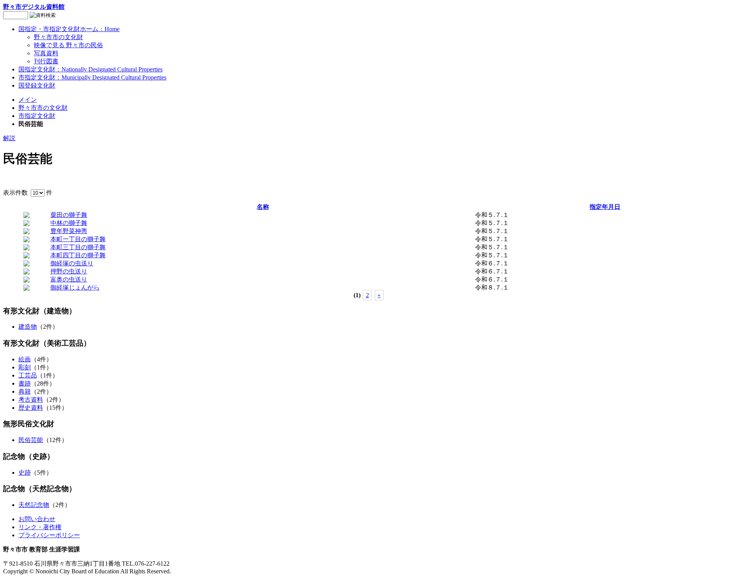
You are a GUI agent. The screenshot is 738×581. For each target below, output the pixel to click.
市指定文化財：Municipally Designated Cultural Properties (92, 77)
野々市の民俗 (68, 45)
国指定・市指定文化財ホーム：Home (69, 29)
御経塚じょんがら (75, 287)
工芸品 (27, 375)
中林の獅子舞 (68, 223)
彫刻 (24, 367)
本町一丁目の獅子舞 (78, 239)
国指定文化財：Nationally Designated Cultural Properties (90, 69)
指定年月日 (605, 207)
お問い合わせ (36, 519)
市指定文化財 (36, 116)
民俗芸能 (30, 440)
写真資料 (46, 53)
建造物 (27, 326)
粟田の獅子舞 (68, 215)
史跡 (24, 472)
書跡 (24, 383)
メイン (27, 99)
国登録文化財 (36, 85)
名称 (263, 207)
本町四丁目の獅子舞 (78, 255)
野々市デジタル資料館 (34, 6)
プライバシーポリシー (49, 535)
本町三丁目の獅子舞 (78, 247)
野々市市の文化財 (58, 37)
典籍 (24, 391)
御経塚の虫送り (71, 263)
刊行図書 (46, 61)
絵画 (24, 359)
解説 (9, 138)
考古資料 (30, 399)
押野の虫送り (68, 271)
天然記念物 (33, 505)
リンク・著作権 (40, 527)
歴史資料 (30, 407)
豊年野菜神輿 (68, 231)
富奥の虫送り (68, 279)
